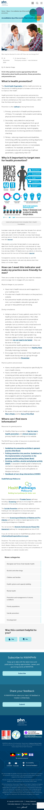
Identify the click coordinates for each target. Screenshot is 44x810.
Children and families (13, 577)
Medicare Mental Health (35, 743)
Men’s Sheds (10, 414)
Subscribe (22, 673)
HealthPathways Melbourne (11, 479)
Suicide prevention (13, 613)
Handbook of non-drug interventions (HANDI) (23, 474)
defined (17, 107)
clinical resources (29, 434)
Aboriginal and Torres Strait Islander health (20, 564)
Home (3, 11)
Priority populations (13, 606)
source (10, 239)
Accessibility (29, 763)
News (8, 11)
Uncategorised (11, 620)
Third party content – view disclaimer (25, 60)
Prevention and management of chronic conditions (20, 599)
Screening (12, 502)
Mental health (11, 591)
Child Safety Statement (13, 804)
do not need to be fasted (22, 340)
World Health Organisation (13, 86)
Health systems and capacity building (19, 584)
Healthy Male (37, 348)
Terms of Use (26, 804)
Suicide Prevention (10, 508)
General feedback (31, 765)
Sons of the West (27, 414)
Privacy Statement (31, 801)
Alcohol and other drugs (15, 571)
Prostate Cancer (25, 499)
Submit (22, 704)
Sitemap (34, 804)
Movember (25, 358)
